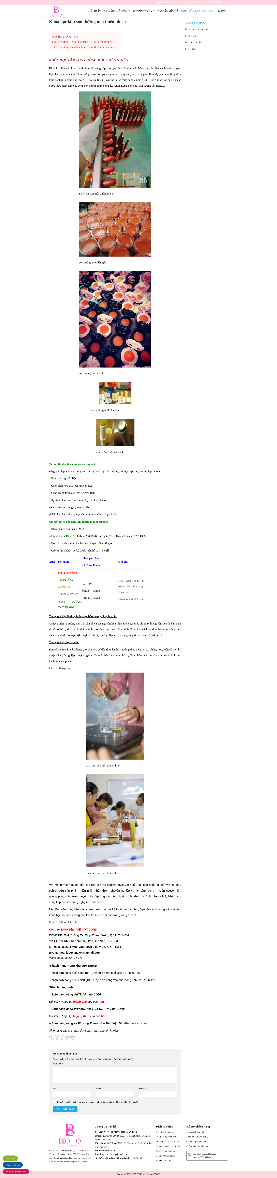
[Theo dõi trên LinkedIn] (218, 2)
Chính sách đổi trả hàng (197, 1146)
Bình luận (58, 1064)
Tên (55, 1088)
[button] (227, 2)
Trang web (143, 1088)
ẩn (75, 36)
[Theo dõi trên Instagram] (211, 2)
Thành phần (195, 42)
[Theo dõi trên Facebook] (208, 2)
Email (99, 1088)
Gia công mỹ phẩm (116, 11)
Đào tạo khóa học (201, 11)
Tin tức (221, 11)
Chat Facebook (13, 1165)
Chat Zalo (10, 1158)
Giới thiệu (94, 11)
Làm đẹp (192, 36)
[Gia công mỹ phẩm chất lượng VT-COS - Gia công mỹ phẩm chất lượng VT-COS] (63, 12)
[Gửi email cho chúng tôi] (215, 2)
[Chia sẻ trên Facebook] (51, 1037)
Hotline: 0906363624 (16, 1171)
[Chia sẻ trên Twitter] (57, 1037)
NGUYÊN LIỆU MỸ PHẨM (172, 11)
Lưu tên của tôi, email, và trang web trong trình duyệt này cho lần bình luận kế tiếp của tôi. (97, 1102)
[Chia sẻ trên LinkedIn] (72, 1037)
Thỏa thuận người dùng (197, 1137)
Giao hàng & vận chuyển (197, 1141)
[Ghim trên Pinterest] (67, 1037)
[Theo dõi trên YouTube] (221, 2)
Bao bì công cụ (142, 11)
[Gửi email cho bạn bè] (62, 1037)
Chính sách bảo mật (195, 1132)
